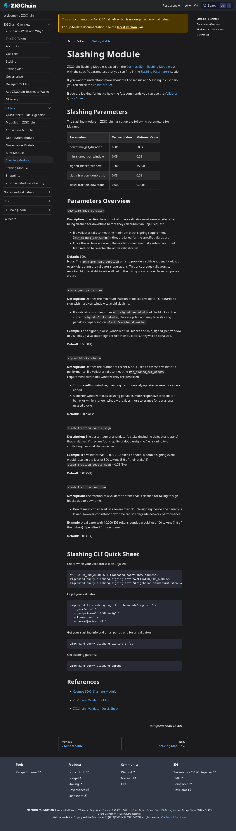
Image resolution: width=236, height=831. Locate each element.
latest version (127, 27)
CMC (176, 778)
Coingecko (180, 784)
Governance (76, 790)
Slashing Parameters (155, 72)
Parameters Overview (209, 24)
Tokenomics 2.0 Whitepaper (192, 772)
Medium (127, 778)
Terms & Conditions (176, 817)
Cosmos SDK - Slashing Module (148, 67)
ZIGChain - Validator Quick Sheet (95, 709)
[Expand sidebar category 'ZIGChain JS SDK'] (49, 210)
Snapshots (75, 796)
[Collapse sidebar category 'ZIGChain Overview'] (49, 24)
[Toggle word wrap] (171, 574)
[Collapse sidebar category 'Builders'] (49, 108)
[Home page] (69, 41)
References (203, 34)
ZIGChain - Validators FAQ (91, 700)
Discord (126, 772)
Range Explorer (26, 772)
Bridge (73, 778)
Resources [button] (170, 5)
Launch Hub (76, 772)
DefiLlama (180, 790)
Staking (73, 784)
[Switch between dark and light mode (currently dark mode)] (196, 5)
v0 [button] (186, 5)
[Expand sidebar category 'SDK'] (49, 201)
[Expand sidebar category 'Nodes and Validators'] (49, 192)
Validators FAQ (103, 85)
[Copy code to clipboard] (177, 574)
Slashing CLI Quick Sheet (210, 29)
